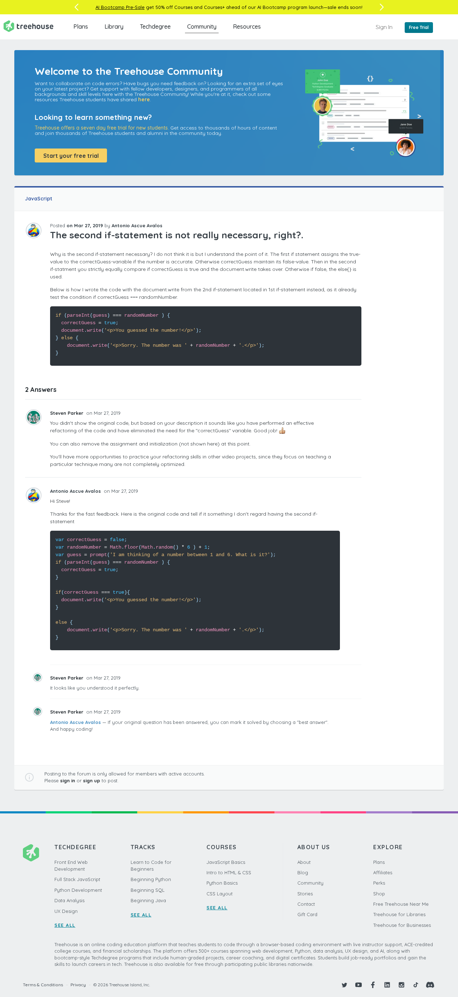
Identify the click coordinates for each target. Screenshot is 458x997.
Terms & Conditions (43, 984)
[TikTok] (416, 985)
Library (113, 26)
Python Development (78, 890)
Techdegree (155, 26)
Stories (305, 893)
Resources (247, 26)
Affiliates (382, 872)
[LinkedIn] (387, 985)
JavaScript (38, 198)
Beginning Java (148, 900)
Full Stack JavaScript (77, 879)
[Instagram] (401, 985)
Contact (306, 904)
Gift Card (307, 914)
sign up (91, 780)
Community (201, 26)
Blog (302, 872)
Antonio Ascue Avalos (75, 722)
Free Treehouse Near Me (401, 904)
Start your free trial (71, 155)
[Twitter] (344, 985)
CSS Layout (219, 893)
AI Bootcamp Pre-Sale (120, 7)
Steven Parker (67, 413)
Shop (379, 893)
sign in (67, 780)
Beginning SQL (148, 890)
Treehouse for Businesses (402, 925)
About (304, 862)
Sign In (384, 26)
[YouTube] (359, 985)
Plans (80, 26)
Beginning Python (151, 879)
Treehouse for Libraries (399, 914)
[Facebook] (373, 985)
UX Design (66, 911)
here (144, 99)
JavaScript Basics (225, 862)
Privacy (78, 984)
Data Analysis (69, 900)
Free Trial (419, 27)
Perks (379, 883)
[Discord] (430, 985)
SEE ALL (64, 925)
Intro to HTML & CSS (228, 872)
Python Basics (222, 883)
